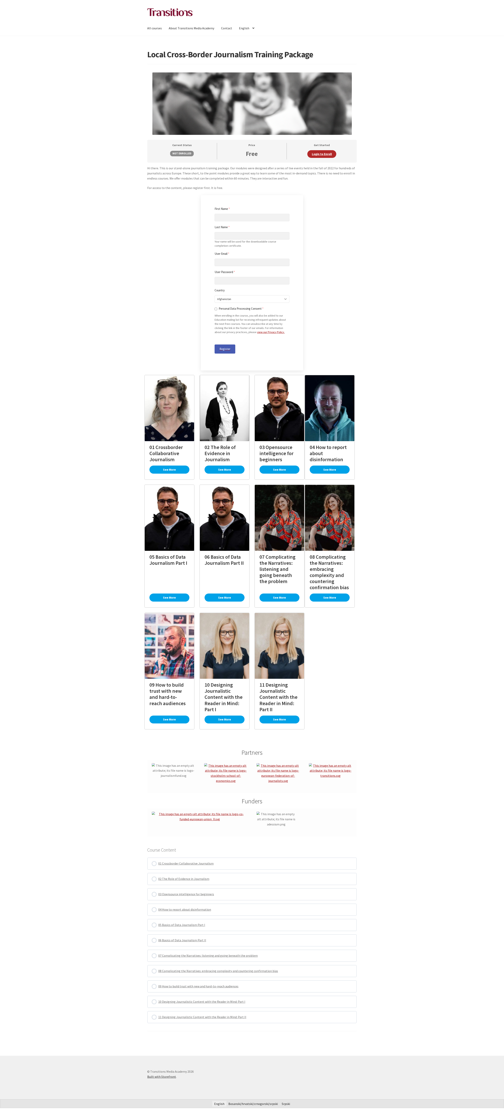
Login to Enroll (322, 154)
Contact (226, 28)
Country (220, 290)
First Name (222, 209)
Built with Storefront (161, 1077)
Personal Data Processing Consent (240, 308)
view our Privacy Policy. (271, 332)
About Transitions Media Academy (191, 28)
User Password (225, 272)
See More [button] (169, 469)
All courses (154, 28)
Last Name (222, 227)
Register (225, 349)
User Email (222, 254)
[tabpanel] (252, 503)
